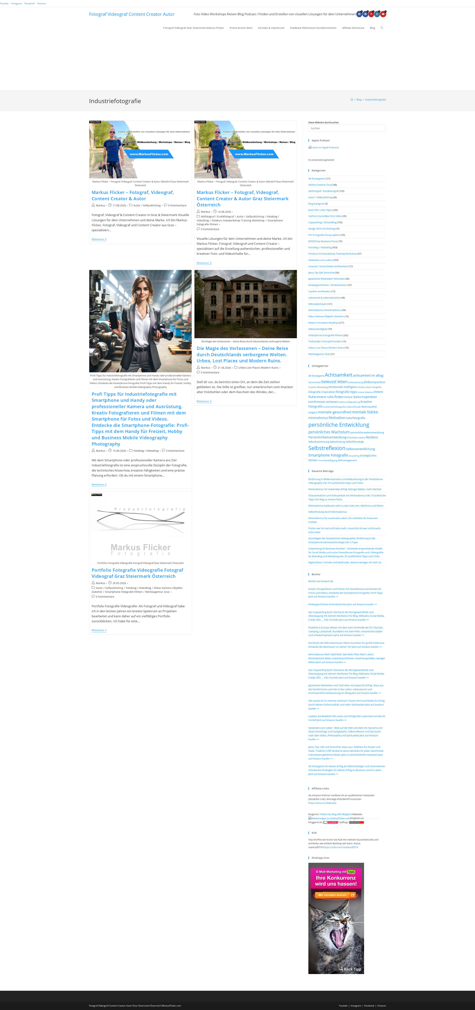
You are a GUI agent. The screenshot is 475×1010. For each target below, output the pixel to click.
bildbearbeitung (355, 382)
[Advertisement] (273, 62)
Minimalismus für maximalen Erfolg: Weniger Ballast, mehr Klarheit (344, 489)
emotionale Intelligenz (342, 387)
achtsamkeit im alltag (368, 375)
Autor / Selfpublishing (147, 205)
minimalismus (318, 418)
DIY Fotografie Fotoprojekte (323, 235)
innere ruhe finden (330, 397)
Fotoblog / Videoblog (146, 450)
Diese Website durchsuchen (323, 122)
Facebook (30, 3)
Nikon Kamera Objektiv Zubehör (326, 316)
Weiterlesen (99, 239)
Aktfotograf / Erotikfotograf (217, 216)
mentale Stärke (365, 411)
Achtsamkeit (338, 374)
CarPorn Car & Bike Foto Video (325, 216)
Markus (100, 205)
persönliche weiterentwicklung (367, 432)
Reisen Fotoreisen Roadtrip (323, 322)
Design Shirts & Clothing (321, 228)
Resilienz (372, 437)
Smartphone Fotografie (328, 455)
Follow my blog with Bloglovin (336, 814)
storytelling (354, 455)
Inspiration (369, 397)
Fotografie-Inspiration (321, 392)
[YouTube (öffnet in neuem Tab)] (383, 14)
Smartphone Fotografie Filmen (123, 592)
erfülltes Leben (364, 387)
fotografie (376, 387)
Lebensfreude (353, 406)
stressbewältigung (327, 460)
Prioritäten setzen (356, 437)
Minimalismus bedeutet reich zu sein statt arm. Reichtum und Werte (345, 505)
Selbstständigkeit (317, 329)
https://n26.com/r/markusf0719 (340, 847)
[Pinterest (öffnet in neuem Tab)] (371, 14)
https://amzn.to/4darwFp (322, 803)
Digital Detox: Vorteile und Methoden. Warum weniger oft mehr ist (344, 562)
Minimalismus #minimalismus (324, 310)
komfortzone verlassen (323, 401)
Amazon (41, 3)
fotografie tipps (346, 392)
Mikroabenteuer (317, 304)
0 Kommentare (177, 205)
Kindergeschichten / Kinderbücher (327, 285)
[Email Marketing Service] (336, 918)
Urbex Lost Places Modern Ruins (258, 367)
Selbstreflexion (326, 448)
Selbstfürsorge (355, 441)
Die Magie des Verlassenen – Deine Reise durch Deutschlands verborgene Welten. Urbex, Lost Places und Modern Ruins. (242, 354)
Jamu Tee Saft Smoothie (321, 272)
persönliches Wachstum (329, 431)
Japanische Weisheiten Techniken (326, 278)
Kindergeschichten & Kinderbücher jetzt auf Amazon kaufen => (342, 604)
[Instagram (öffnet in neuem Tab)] (377, 14)
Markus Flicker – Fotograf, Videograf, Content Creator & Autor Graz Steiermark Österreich (243, 198)
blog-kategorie (316, 203)
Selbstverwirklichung (360, 449)
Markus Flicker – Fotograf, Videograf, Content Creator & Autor (133, 195)
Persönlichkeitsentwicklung (327, 437)
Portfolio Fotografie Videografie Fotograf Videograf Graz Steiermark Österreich (138, 573)
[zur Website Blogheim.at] (372, 818)
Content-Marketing (318, 387)
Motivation (337, 417)
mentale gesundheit (334, 411)
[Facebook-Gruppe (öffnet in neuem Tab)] (365, 14)
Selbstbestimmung (318, 441)
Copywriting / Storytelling (322, 222)
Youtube (4, 3)
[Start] (352, 99)
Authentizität (314, 382)
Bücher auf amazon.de (320, 581)
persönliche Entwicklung (338, 424)
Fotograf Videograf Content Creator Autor (132, 14)
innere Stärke (352, 397)
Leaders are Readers (319, 291)
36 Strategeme (316, 178)
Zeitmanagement (347, 460)
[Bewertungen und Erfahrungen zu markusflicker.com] (329, 818)
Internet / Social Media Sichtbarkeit (327, 266)
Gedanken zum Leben (320, 260)
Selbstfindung (337, 441)
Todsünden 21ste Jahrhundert (324, 341)
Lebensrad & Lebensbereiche (324, 297)
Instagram (16, 3)
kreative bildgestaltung (349, 402)
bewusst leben (334, 381)
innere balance (365, 392)
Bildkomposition (374, 382)
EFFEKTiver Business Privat (323, 241)
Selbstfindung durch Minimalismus (327, 511)
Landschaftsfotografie (334, 406)
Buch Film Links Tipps (320, 210)
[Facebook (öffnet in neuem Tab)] (359, 14)
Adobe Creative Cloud (320, 184)
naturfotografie (355, 418)
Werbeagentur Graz (157, 592)
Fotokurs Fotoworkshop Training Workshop (238, 220)
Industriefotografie (375, 99)
